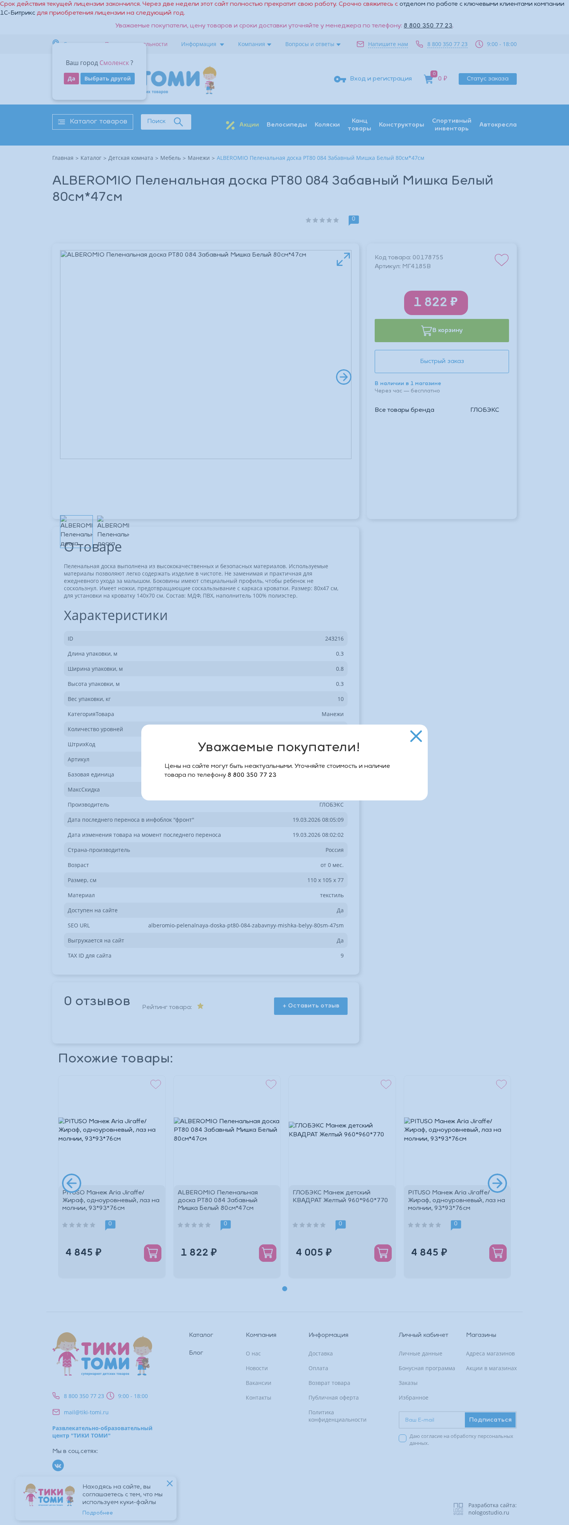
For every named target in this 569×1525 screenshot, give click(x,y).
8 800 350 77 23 (252, 775)
